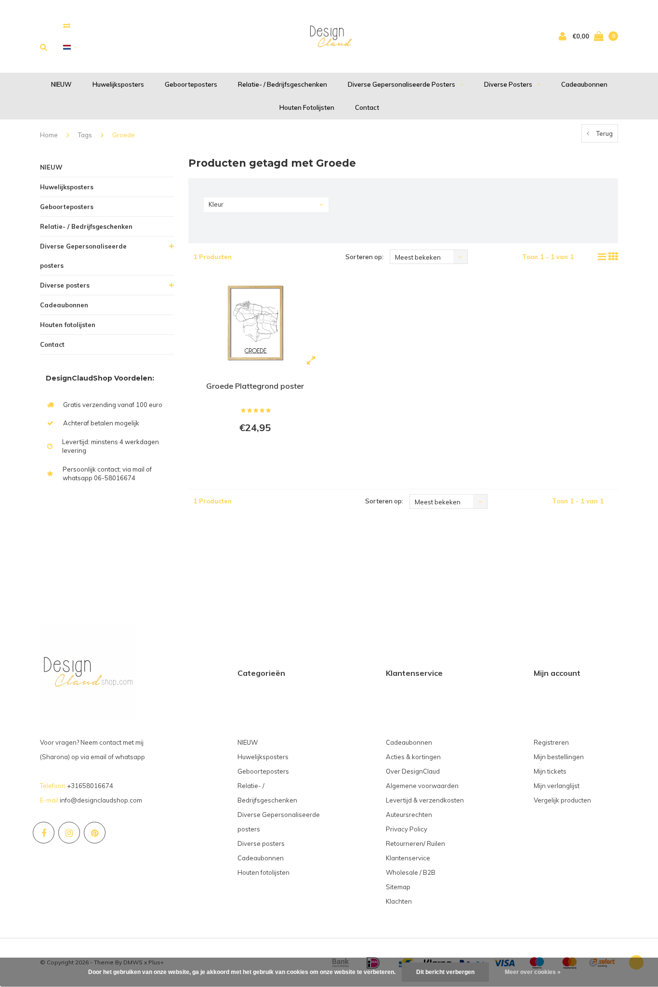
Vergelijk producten (562, 800)
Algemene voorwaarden (422, 786)
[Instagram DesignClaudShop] (69, 832)
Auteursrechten (409, 814)
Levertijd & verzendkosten (425, 800)
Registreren (551, 742)
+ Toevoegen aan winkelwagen (253, 453)
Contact (367, 107)
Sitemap (398, 887)
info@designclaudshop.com (101, 800)
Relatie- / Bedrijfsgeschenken (282, 84)
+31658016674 (90, 786)
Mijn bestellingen (559, 757)
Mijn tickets (550, 771)
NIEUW (61, 84)
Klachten (399, 901)
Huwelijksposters (118, 84)
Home (49, 135)
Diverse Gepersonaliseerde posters (401, 84)
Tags (85, 135)
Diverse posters (508, 84)
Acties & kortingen (413, 757)
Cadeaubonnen (584, 84)
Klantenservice (408, 858)
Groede (123, 135)
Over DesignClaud (413, 771)
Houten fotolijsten (306, 107)
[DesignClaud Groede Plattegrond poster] (255, 323)
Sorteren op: (364, 257)
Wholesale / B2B (410, 872)
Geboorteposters (191, 84)
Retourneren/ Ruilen (415, 843)
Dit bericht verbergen (445, 972)
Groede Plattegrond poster (255, 386)
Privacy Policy (406, 829)
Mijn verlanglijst (556, 786)
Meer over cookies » (533, 972)
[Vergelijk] (66, 25)
